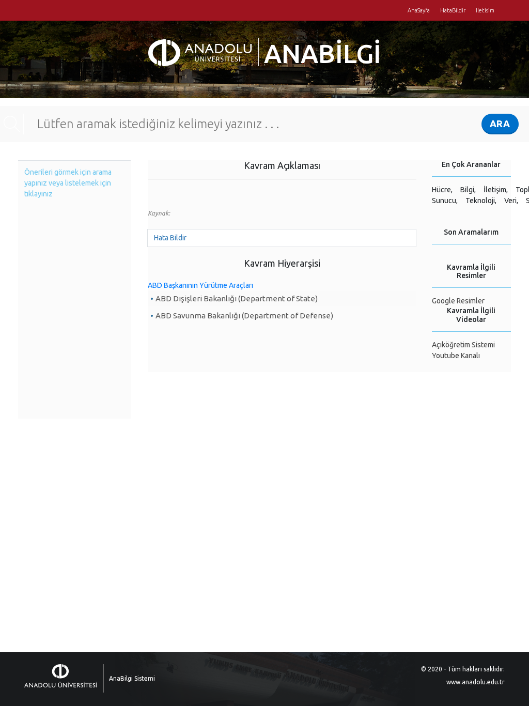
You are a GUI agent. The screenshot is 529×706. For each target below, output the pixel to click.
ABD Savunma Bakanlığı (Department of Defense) (244, 315)
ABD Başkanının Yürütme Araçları (200, 285)
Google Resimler (458, 301)
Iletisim (485, 10)
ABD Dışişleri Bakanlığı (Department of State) (236, 298)
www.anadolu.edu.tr (475, 682)
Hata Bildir (170, 238)
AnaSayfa (419, 10)
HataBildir (452, 10)
